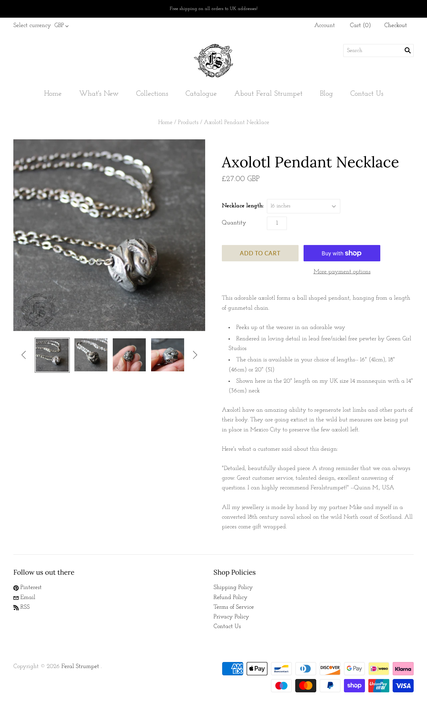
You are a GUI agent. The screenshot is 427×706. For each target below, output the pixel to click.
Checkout (395, 26)
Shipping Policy (233, 588)
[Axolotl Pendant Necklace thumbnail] (52, 355)
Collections (152, 93)
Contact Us (366, 93)
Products (188, 123)
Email (27, 598)
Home (53, 93)
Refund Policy (231, 598)
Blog (326, 93)
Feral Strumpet (80, 667)
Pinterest (30, 588)
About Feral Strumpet (268, 93)
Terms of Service (234, 607)
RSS (24, 607)
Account (324, 26)
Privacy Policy (231, 617)
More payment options (342, 272)
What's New (99, 93)
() (360, 26)
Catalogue (201, 93)
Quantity (234, 223)
